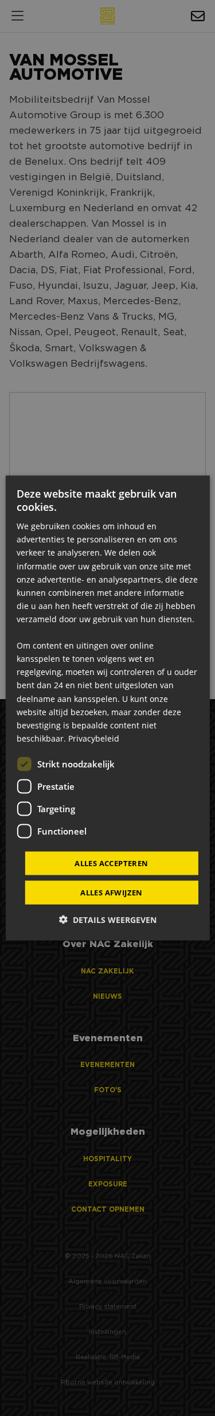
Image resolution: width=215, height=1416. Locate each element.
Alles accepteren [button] (111, 863)
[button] (108, 919)
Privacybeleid (93, 737)
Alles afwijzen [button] (111, 892)
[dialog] (107, 708)
